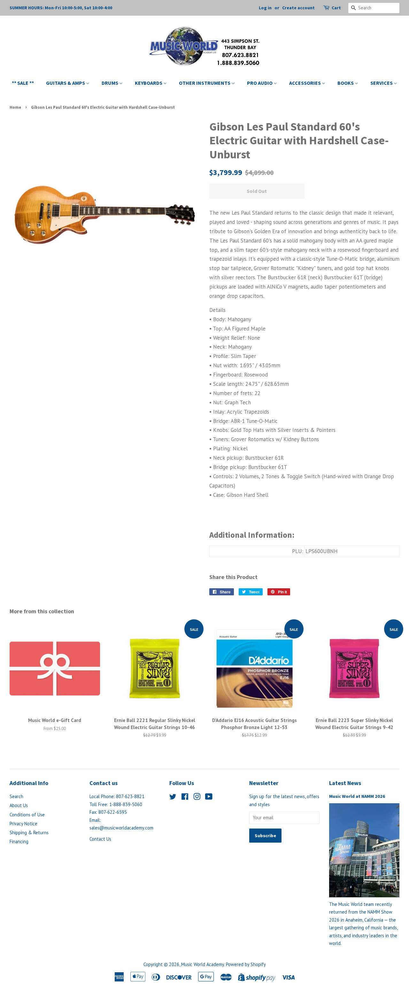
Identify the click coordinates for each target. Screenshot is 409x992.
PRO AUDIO (260, 83)
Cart (336, 8)
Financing (19, 841)
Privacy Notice (23, 824)
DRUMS (110, 83)
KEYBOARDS (149, 83)
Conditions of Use (27, 815)
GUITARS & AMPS (66, 83)
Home (15, 107)
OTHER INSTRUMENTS (205, 83)
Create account (298, 8)
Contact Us (100, 839)
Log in (265, 8)
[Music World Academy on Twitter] (172, 798)
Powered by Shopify (246, 964)
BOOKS (346, 83)
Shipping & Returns (29, 832)
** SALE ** (23, 83)
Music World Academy (202, 964)
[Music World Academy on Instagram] (196, 798)
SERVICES (382, 83)
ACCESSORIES (305, 83)
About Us (19, 805)
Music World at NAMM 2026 (357, 796)
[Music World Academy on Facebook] (185, 798)
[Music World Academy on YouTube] (208, 798)
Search (16, 796)
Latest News (345, 783)
